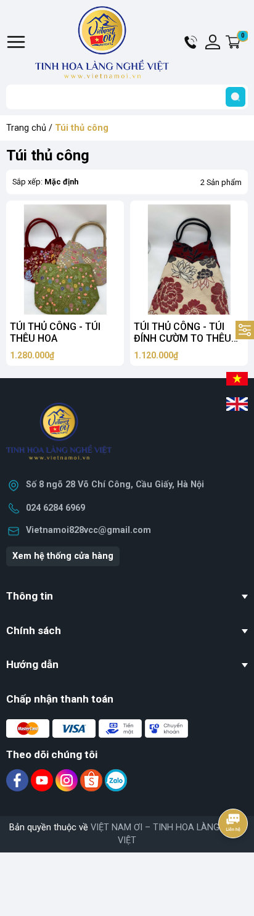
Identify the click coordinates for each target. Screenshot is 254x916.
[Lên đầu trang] (234, 857)
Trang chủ (26, 128)
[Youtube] (43, 780)
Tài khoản (212, 42)
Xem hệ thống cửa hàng (62, 556)
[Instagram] (67, 780)
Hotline (191, 42)
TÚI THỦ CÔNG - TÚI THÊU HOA (55, 332)
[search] (235, 97)
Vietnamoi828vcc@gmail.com (88, 530)
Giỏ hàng (244, 42)
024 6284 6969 (55, 508)
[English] (237, 403)
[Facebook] (18, 780)
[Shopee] (92, 780)
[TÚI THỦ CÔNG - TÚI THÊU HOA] (65, 259)
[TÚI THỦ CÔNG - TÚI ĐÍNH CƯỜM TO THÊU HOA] (189, 259)
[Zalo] (116, 780)
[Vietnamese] (237, 377)
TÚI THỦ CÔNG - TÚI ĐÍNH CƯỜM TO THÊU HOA (182, 338)
